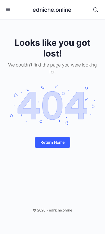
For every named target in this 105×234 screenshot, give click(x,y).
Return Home (53, 142)
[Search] (96, 9)
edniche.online (52, 9)
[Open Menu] (8, 9)
